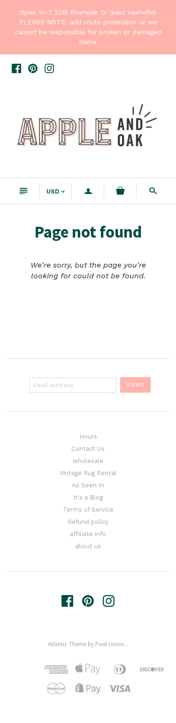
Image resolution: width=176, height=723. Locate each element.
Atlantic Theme (67, 644)
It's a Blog (88, 497)
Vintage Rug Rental (88, 473)
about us (88, 546)
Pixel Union (109, 644)
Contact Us (88, 448)
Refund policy (88, 521)
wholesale (88, 460)
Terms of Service (88, 509)
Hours (88, 436)
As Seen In (88, 485)
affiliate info (88, 533)
